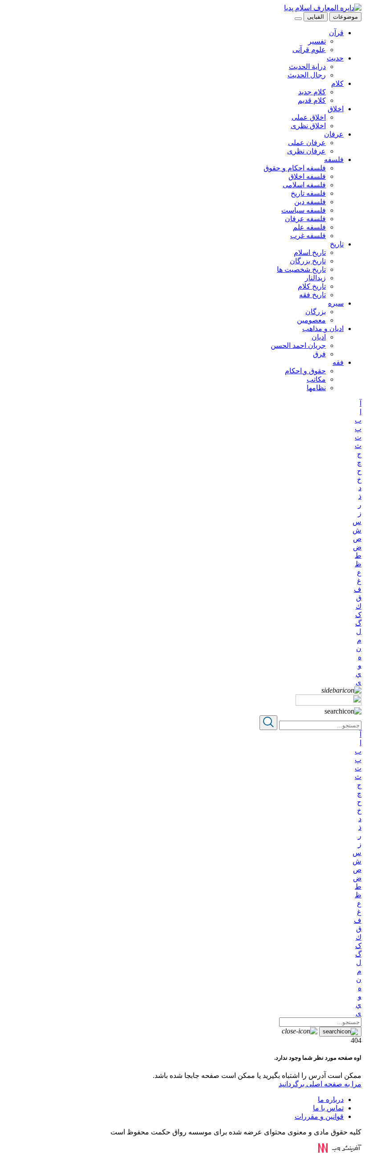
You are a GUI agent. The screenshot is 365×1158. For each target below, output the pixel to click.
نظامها (316, 387)
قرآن (336, 32)
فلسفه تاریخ (308, 193)
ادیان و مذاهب (323, 328)
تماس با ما (328, 1108)
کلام (337, 83)
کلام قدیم (312, 100)
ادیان (319, 337)
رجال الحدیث (307, 75)
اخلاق (336, 109)
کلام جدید (312, 92)
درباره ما (331, 1099)
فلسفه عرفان (305, 218)
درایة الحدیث (307, 66)
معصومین (311, 320)
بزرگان (315, 311)
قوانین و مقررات (319, 1116)
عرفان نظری (306, 151)
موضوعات (345, 16)
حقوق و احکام (305, 371)
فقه (338, 362)
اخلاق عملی (309, 117)
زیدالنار (315, 278)
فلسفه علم (309, 227)
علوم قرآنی (309, 49)
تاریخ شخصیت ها (301, 269)
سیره (336, 303)
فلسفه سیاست (303, 210)
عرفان (334, 134)
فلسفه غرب (308, 235)
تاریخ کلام (312, 286)
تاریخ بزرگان (308, 261)
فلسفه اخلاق (307, 176)
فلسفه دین (310, 202)
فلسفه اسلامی (304, 185)
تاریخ (337, 244)
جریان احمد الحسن (298, 345)
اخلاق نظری (308, 125)
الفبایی (315, 16)
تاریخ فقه (312, 295)
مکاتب (316, 379)
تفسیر (317, 41)
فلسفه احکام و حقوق (295, 168)
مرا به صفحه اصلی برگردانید (320, 1084)
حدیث (335, 58)
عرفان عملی (307, 142)
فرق (319, 354)
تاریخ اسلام (310, 252)
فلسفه (334, 159)
